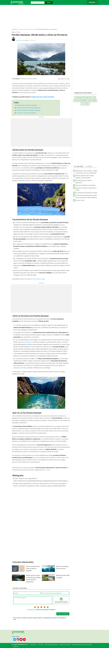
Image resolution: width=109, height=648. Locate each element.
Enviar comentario (62, 614)
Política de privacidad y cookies (51, 644)
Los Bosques (78, 97)
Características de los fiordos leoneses (28, 108)
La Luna (93, 97)
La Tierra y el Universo (23, 29)
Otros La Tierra (32, 29)
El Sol (75, 101)
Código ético (15, 646)
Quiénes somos (33, 644)
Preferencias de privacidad (64, 644)
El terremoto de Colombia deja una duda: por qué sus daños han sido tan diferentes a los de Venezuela (86, 196)
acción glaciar (27, 342)
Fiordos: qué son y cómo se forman (42, 97)
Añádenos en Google (65, 79)
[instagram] (17, 639)
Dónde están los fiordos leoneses (26, 105)
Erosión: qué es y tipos (38, 279)
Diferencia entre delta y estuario (63, 576)
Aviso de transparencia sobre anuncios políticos (82, 644)
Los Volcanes (85, 104)
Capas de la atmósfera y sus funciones (85, 185)
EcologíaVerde (15, 29)
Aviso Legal (40, 644)
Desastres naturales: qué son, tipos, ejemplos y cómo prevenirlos (84, 177)
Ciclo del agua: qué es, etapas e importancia (83, 181)
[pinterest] (24, 639)
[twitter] (14, 639)
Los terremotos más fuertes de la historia (86, 193)
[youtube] (21, 639)
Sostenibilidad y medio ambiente (87, 101)
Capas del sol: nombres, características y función (86, 189)
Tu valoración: (31, 610)
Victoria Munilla (21, 40)
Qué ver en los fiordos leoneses (26, 113)
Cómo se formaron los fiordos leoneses (29, 110)
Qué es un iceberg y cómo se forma (62, 567)
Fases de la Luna (79, 200)
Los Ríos (86, 97)
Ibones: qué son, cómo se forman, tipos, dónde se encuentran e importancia (33, 578)
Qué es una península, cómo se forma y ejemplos (33, 568)
